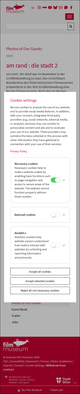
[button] (64, 180)
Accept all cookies (40, 271)
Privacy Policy (18, 151)
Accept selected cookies (40, 281)
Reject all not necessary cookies (40, 290)
